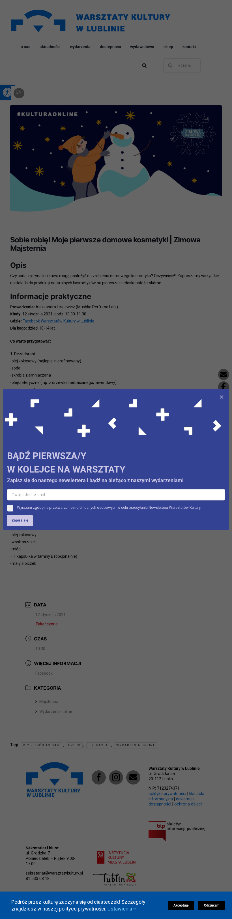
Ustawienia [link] (120, 909)
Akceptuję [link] (180, 905)
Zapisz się (20, 520)
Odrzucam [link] (211, 905)
